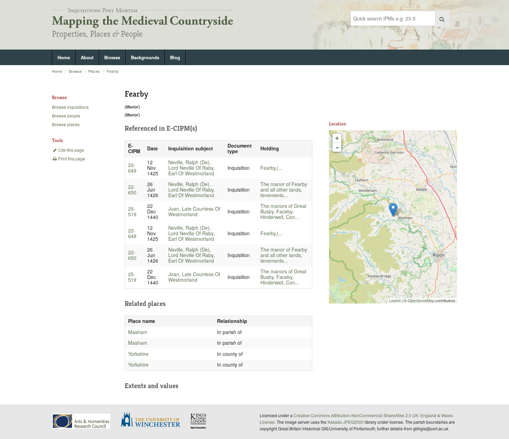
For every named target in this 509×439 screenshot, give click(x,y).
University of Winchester (153, 420)
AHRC (81, 421)
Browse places (66, 124)
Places (94, 71)
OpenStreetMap (421, 300)
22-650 (132, 189)
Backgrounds (145, 57)
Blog (175, 57)
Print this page (71, 158)
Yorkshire (138, 353)
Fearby (113, 71)
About (87, 57)
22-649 (132, 167)
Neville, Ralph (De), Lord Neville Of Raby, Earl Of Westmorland (191, 168)
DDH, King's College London (198, 421)
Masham (137, 331)
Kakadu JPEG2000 (346, 422)
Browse (112, 57)
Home (63, 57)
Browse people (66, 115)
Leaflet (395, 300)
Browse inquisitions (70, 107)
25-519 (132, 211)
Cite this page (70, 150)
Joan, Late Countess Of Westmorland (194, 211)
